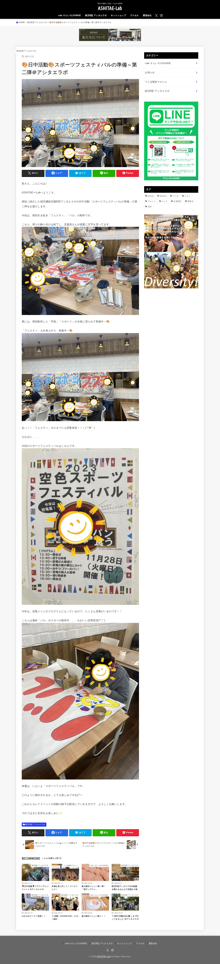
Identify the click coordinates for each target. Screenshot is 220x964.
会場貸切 (177, 201)
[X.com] (156, 15)
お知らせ (150, 72)
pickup (151, 196)
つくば (175, 196)
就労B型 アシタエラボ (96, 15)
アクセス (134, 15)
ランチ (164, 201)
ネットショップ (118, 15)
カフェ (187, 196)
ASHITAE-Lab (110, 8)
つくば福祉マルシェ (156, 81)
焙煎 (150, 206)
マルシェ (152, 201)
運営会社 (147, 15)
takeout (163, 196)
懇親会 (190, 201)
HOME (22, 22)
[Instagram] (161, 15)
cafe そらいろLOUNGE (69, 15)
